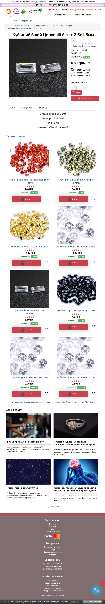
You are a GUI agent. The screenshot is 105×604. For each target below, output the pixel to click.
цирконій (18, 402)
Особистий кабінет (52, 580)
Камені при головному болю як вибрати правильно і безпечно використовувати (75, 489)
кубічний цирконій (30, 402)
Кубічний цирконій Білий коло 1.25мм (76, 377)
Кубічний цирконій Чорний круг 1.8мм (76, 310)
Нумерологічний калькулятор (22, 488)
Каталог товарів (60, 10)
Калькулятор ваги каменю (81, 10)
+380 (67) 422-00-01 (53, 564)
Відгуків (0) (42, 108)
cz (39, 402)
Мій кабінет (79, 15)
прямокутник (78, 402)
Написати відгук (89, 46)
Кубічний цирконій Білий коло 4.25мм (76, 246)
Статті (98, 10)
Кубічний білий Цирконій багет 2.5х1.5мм (25, 28)
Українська (27, 21)
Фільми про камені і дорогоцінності (25, 441)
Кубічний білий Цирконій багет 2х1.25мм (29, 312)
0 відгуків (77, 46)
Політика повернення (53, 552)
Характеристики (26, 108)
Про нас (89, 15)
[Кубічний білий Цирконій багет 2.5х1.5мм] (38, 68)
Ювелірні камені (41, 26)
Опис (13, 108)
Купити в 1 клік (85, 98)
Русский (16, 21)
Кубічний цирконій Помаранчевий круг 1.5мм (29, 181)
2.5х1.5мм (89, 402)
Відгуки (52, 527)
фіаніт (43, 402)
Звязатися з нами (52, 532)
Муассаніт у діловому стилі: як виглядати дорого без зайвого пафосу (74, 443)
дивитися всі (53, 507)
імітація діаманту (54, 402)
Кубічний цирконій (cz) (62, 26)
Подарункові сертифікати (52, 591)
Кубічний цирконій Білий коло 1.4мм (29, 377)
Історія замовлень (52, 583)
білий (64, 402)
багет (70, 402)
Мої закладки (52, 585)
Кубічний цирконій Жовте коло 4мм (29, 246)
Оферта (52, 555)
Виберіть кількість (80, 83)
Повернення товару (52, 588)
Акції (48, 10)
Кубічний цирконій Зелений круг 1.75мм (77, 181)
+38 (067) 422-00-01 (57, 5)
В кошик (76, 92)
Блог (53, 529)
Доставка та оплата (62, 15)
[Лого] (16, 12)
